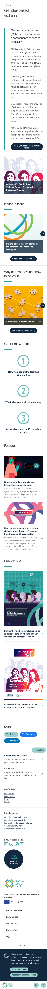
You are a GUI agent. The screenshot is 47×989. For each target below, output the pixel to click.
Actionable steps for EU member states (23, 431)
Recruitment (9, 796)
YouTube (11, 844)
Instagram (22, 844)
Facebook (17, 844)
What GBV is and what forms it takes (27, 147)
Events (7, 802)
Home (8, 5)
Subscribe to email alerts (15, 756)
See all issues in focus (22, 259)
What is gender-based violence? (17, 820)
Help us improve (14, 862)
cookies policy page (19, 957)
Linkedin (6, 844)
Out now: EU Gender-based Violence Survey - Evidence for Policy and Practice (20, 187)
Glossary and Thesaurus (14, 828)
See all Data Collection (22, 331)
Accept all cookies (19, 969)
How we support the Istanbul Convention (23, 373)
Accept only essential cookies (24, 975)
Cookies (40, 750)
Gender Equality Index (13, 825)
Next (42, 233)
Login (8, 937)
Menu (43, 985)
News (6, 799)
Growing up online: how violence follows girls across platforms (19, 483)
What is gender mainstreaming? (17, 817)
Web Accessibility (14, 910)
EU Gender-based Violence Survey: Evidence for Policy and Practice (20, 705)
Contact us (9, 768)
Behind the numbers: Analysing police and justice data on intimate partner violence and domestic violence (22, 634)
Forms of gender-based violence (18, 823)
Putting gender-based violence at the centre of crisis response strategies (22, 247)
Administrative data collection (20, 322)
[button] (11, 734)
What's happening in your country (23, 402)
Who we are (9, 793)
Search (36, 985)
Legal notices (12, 917)
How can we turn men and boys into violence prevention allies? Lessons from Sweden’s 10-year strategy (21, 531)
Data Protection (13, 923)
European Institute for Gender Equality (7, 985)
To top (22, 946)
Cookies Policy (12, 930)
